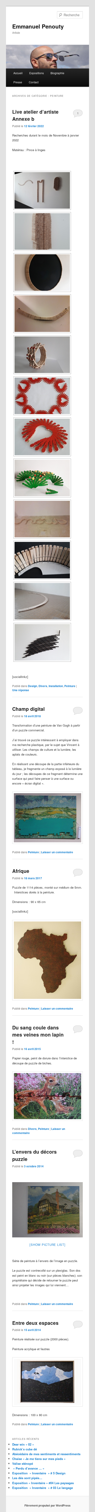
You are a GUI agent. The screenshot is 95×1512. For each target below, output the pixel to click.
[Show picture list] (47, 1238)
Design (32, 686)
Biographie (57, 73)
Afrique (20, 870)
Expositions (36, 73)
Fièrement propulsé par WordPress (47, 1498)
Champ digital (28, 708)
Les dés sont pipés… (27, 1471)
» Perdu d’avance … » (28, 1461)
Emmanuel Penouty (38, 26)
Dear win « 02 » (23, 1437)
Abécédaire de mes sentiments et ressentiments (46, 1447)
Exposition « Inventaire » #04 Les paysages (43, 1476)
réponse (20, 690)
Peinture (69, 686)
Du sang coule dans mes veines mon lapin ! (38, 1034)
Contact (34, 82)
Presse (17, 82)
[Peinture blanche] (47, 1206)
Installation (56, 686)
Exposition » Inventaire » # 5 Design (38, 1466)
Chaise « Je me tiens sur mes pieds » (38, 1451)
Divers (43, 686)
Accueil (18, 73)
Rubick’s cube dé (24, 1442)
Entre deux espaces (35, 1315)
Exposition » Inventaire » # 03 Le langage (42, 1480)
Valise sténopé (22, 1456)
